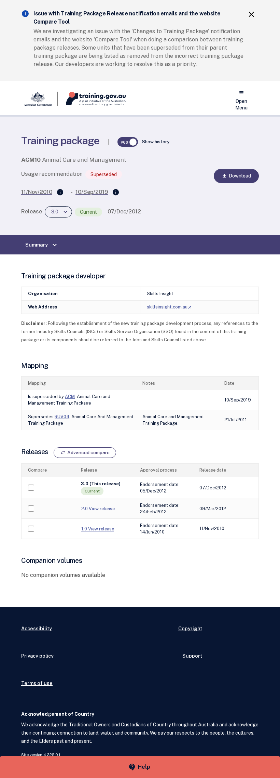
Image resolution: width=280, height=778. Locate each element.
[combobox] (58, 211)
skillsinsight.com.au (170, 306)
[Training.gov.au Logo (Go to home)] (92, 99)
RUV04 (62, 416)
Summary (42, 245)
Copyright (190, 628)
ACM (70, 396)
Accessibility (36, 628)
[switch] (127, 142)
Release (31, 211)
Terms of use (37, 683)
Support (192, 656)
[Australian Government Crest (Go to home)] (39, 99)
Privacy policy (37, 656)
